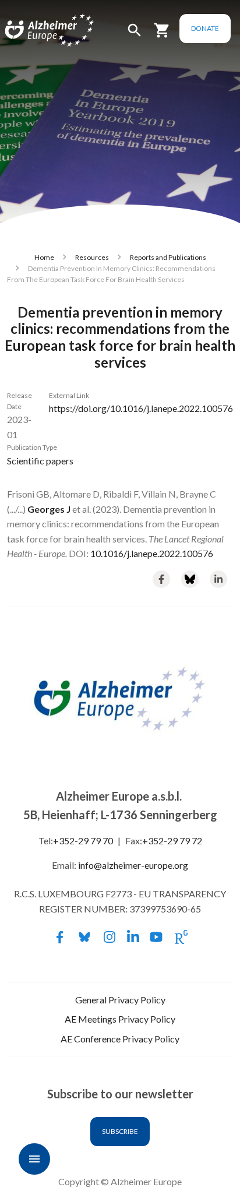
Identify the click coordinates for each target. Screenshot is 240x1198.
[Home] (36, 30)
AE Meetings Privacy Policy (120, 1018)
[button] (134, 35)
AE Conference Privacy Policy (120, 1038)
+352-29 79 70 (83, 840)
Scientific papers (40, 460)
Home (44, 257)
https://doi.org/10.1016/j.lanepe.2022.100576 (141, 408)
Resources (92, 257)
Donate (205, 28)
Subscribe (120, 1131)
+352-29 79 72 (172, 840)
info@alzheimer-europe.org (133, 865)
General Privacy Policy (120, 999)
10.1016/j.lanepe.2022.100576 (151, 553)
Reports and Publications (168, 257)
